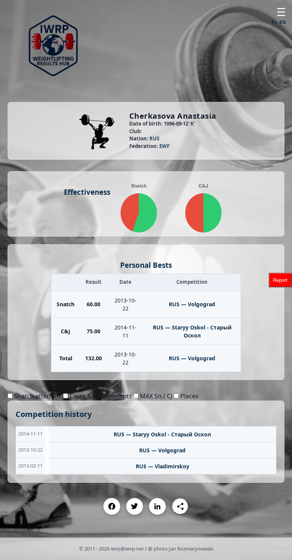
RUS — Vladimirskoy (162, 466)
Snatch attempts (37, 396)
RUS (154, 138)
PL (274, 22)
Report (280, 280)
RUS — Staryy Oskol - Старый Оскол (162, 434)
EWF (164, 146)
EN (282, 22)
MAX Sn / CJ (155, 396)
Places (188, 396)
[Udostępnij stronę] (180, 506)
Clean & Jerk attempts (100, 396)
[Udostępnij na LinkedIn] (157, 506)
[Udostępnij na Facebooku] (111, 506)
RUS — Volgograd (192, 304)
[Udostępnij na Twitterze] (134, 506)
